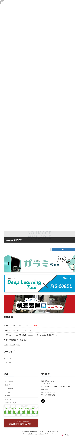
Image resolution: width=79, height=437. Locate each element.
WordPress (31, 433)
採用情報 (7, 395)
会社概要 (7, 392)
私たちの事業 (9, 381)
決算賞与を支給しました (12, 345)
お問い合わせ (9, 399)
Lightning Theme (40, 433)
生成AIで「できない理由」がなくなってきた (18, 325)
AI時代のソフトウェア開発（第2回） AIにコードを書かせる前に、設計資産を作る (30, 335)
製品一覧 (7, 385)
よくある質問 (9, 388)
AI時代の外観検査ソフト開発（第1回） (16, 340)
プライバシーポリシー (11, 403)
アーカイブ (7, 358)
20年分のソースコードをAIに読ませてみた (18, 330)
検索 (63, 249)
